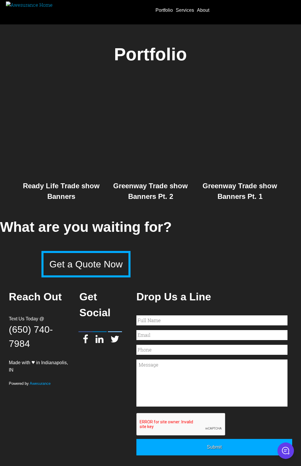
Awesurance (40, 383)
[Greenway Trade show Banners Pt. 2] (150, 129)
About (203, 10)
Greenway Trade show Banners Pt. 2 (150, 191)
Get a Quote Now (86, 264)
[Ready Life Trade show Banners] (61, 129)
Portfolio (164, 10)
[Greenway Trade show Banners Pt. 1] (240, 129)
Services (185, 10)
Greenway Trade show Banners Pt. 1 (240, 191)
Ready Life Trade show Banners (61, 191)
